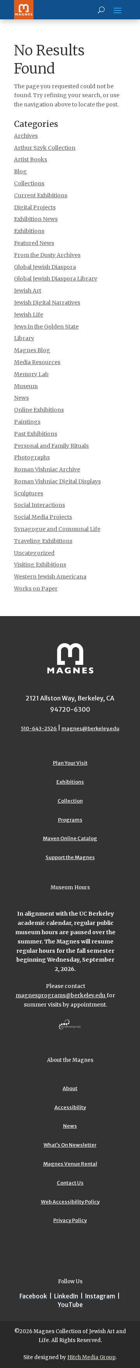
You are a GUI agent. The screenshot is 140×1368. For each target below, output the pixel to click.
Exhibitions (29, 231)
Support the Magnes (70, 857)
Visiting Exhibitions (40, 564)
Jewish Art (27, 290)
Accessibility (70, 1107)
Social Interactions (39, 505)
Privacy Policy (70, 1220)
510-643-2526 (39, 728)
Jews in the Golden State (46, 326)
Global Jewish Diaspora (45, 267)
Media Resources (37, 362)
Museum (26, 386)
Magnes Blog (32, 350)
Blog (20, 171)
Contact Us (70, 1183)
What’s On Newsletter (70, 1145)
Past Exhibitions (35, 433)
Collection (70, 801)
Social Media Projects (43, 517)
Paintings (27, 421)
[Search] (101, 9)
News (21, 397)
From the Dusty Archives (47, 255)
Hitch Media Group (91, 1357)
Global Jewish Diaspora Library (55, 278)
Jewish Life (28, 314)
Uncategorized (34, 553)
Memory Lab (31, 374)
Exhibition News (36, 219)
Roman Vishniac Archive (47, 469)
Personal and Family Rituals (51, 445)
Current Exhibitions (40, 195)
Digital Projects (35, 207)
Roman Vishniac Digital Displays (57, 481)
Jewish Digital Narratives (47, 302)
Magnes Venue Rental (70, 1164)
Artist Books (30, 159)
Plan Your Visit (70, 763)
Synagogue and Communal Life (57, 529)
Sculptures (28, 493)
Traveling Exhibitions (43, 541)
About (70, 1088)
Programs (70, 820)
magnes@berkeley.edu (90, 728)
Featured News (34, 243)
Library (24, 338)
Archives (26, 135)
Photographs (32, 457)
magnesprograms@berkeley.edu (61, 995)
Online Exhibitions (39, 409)
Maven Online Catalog (70, 838)
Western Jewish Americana (50, 576)
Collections (29, 183)
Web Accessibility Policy (70, 1201)
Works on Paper (36, 588)
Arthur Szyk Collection (44, 147)
